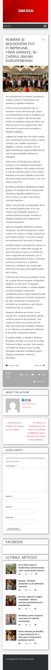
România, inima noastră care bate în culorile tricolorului (30, 618)
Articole (26, 375)
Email (9, 506)
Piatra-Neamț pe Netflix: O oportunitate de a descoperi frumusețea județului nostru (31, 635)
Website (9, 517)
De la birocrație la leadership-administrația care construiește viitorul (31, 567)
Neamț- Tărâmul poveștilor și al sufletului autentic (30, 583)
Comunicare (40, 381)
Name (9, 496)
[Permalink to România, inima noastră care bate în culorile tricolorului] (12, 620)
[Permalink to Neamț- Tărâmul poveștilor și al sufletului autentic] (12, 585)
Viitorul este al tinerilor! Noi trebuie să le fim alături (15, 426)
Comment (11, 466)
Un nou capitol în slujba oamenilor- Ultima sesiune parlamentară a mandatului (30, 600)
